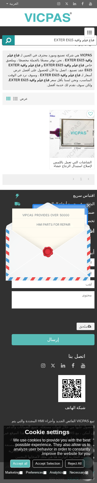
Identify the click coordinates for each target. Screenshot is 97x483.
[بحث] (8, 40)
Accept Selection (47, 463)
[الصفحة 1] (88, 179)
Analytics (56, 472)
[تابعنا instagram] (59, 3)
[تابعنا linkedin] (75, 3)
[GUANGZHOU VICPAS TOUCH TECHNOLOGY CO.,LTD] (48, 17)
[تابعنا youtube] (91, 3)
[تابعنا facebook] (83, 3)
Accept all (20, 463)
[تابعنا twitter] (67, 3)
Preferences (34, 472)
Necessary (77, 472)
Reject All (75, 463)
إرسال (53, 339)
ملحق (83, 326)
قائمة (15, 99)
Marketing (12, 472)
